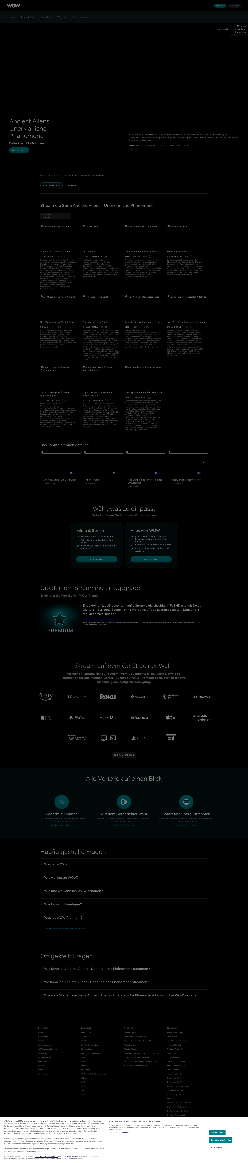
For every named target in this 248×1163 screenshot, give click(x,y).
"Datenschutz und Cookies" (46, 1156)
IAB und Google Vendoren (119, 1132)
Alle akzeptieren (217, 1132)
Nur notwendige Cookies (221, 1140)
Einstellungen (217, 1147)
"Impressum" (66, 1156)
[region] (124, 1140)
